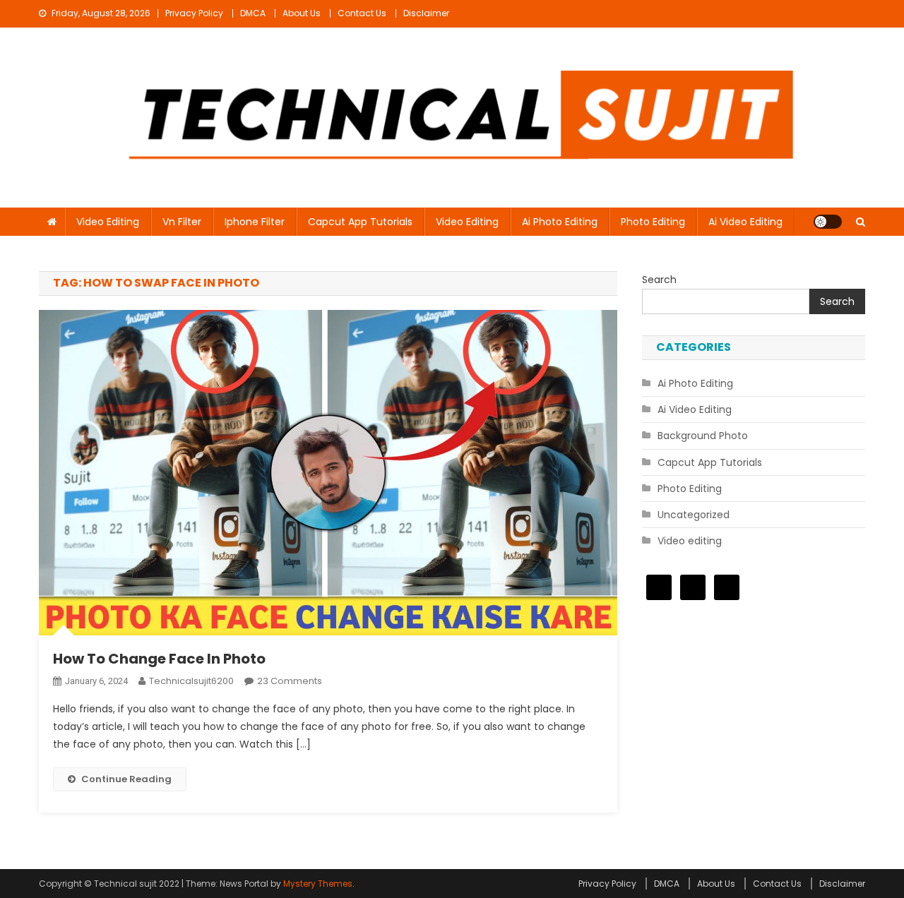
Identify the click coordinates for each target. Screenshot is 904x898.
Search (659, 280)
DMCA (253, 13)
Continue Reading (126, 779)
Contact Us (362, 13)
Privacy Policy (194, 13)
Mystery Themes (317, 884)
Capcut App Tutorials (360, 222)
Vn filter (181, 222)
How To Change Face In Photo (159, 659)
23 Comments (289, 681)
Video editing (107, 222)
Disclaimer (426, 13)
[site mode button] (828, 222)
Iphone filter (255, 222)
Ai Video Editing (745, 222)
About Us (301, 13)
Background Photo (703, 436)
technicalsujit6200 (191, 681)
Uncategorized (694, 515)
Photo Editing (653, 222)
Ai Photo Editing (559, 222)
